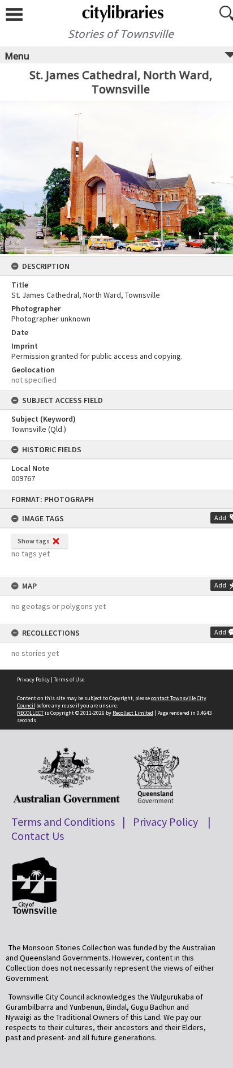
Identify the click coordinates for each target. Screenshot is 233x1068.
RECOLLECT (30, 713)
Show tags (34, 541)
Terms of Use (69, 679)
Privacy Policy (33, 679)
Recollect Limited (133, 713)
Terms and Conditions (63, 821)
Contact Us (37, 836)
